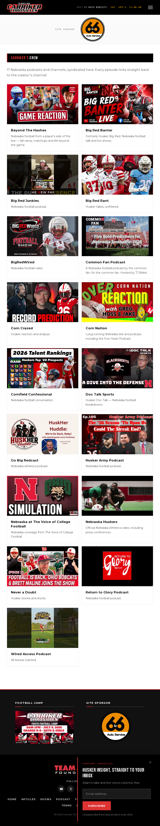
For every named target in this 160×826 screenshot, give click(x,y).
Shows (45, 799)
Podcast (63, 799)
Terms (66, 805)
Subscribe (96, 805)
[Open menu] (150, 7)
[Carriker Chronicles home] (24, 7)
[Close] (150, 762)
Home (12, 799)
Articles (28, 799)
